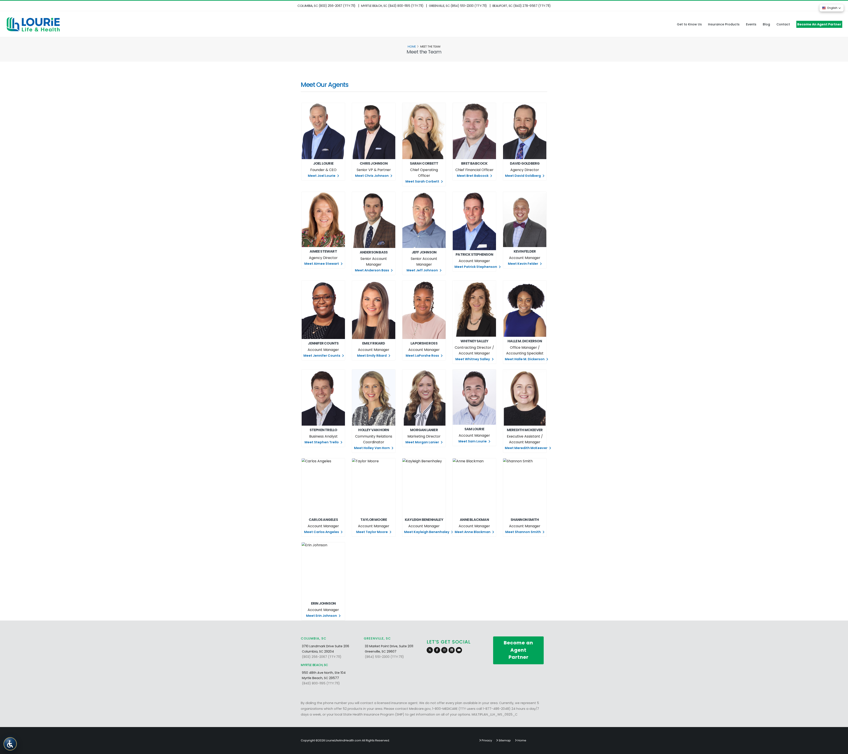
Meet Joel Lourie (322, 175)
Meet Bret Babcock (473, 175)
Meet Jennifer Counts (322, 355)
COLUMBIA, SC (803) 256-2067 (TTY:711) (326, 6)
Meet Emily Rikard (372, 355)
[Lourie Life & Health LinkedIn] (452, 650)
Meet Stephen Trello (322, 442)
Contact (783, 24)
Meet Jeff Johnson (423, 270)
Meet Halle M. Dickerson (525, 359)
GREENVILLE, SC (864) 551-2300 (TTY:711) (458, 6)
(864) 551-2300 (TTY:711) (384, 657)
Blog (766, 24)
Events (751, 24)
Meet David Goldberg (523, 175)
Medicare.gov (420, 708)
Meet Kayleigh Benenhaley (427, 532)
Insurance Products (724, 24)
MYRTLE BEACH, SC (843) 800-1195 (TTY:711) (392, 6)
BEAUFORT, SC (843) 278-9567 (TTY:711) (521, 6)
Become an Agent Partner (518, 650)
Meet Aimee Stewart (322, 263)
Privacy (486, 740)
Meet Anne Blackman (473, 532)
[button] (831, 8)
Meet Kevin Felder (523, 263)
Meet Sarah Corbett (422, 181)
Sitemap (504, 740)
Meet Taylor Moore (372, 532)
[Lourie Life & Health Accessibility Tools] (10, 743)
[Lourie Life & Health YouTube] (459, 650)
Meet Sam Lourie (472, 441)
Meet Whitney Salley (473, 359)
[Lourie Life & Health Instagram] (444, 650)
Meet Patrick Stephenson (476, 267)
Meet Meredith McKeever (526, 448)
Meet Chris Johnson (372, 175)
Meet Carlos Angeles (322, 532)
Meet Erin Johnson (322, 615)
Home (412, 46)
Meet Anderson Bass (372, 270)
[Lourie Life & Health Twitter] (430, 650)
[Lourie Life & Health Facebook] (437, 650)
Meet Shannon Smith (523, 532)
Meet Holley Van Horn (372, 448)
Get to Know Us (689, 24)
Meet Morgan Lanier (422, 442)
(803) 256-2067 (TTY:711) (321, 657)
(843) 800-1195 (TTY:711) (321, 683)
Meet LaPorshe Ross (423, 355)
